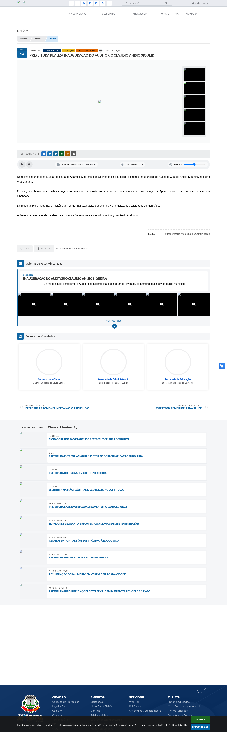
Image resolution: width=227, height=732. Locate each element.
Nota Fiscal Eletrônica (103, 706)
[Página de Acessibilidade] (109, 3)
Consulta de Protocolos (65, 701)
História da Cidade (179, 701)
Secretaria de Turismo (180, 715)
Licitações (97, 701)
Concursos (58, 715)
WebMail (134, 701)
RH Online (135, 706)
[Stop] (29, 164)
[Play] (22, 164)
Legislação (58, 706)
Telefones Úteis (99, 715)
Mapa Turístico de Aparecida (184, 706)
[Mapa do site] (102, 3)
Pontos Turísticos (178, 710)
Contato (57, 710)
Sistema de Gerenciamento (145, 710)
